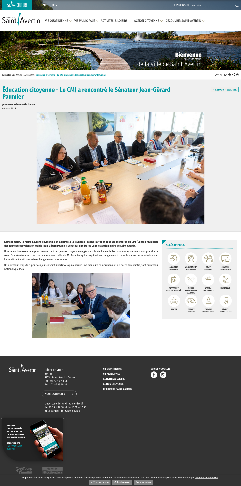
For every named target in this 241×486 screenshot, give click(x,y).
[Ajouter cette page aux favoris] (229, 74)
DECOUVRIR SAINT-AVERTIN (117, 389)
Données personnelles (206, 477)
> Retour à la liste (225, 89)
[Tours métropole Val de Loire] (24, 470)
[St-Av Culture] (17, 5)
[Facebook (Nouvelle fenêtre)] (37, 5)
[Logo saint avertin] (22, 369)
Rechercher (181, 5)
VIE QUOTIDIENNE (112, 368)
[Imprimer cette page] (237, 74)
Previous (17, 51)
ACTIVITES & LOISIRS (114, 378)
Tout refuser (123, 482)
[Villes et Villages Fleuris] (52, 470)
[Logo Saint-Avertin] (21, 19)
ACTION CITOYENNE (113, 383)
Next (223, 51)
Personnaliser (143, 482)
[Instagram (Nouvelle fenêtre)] (45, 5)
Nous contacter (55, 394)
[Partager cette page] (233, 75)
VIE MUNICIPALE (111, 373)
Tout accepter (101, 482)
